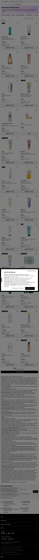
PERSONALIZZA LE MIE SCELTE (18, 288)
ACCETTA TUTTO (30, 288)
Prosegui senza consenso (31, 270)
